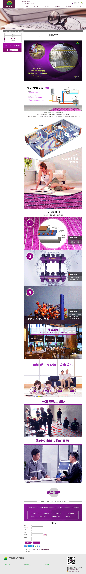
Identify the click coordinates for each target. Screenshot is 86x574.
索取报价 (68, 6)
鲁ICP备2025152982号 (74, 569)
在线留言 (14, 566)
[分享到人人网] (33, 546)
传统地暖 (34, 566)
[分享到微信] (35, 546)
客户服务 (47, 6)
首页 (13, 31)
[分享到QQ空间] (29, 546)
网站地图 (6, 566)
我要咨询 (12, 50)
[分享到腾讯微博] (31, 546)
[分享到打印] (39, 546)
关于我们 (79, 6)
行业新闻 (13, 34)
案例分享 (76, 3)
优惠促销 (22, 31)
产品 (26, 6)
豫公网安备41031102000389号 (73, 571)
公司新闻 (13, 36)
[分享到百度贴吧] (37, 546)
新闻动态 (57, 6)
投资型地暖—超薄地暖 (28, 566)
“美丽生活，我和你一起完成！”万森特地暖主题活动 (39, 549)
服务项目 (36, 6)
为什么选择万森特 (47, 566)
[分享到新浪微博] (27, 546)
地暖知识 (13, 40)
